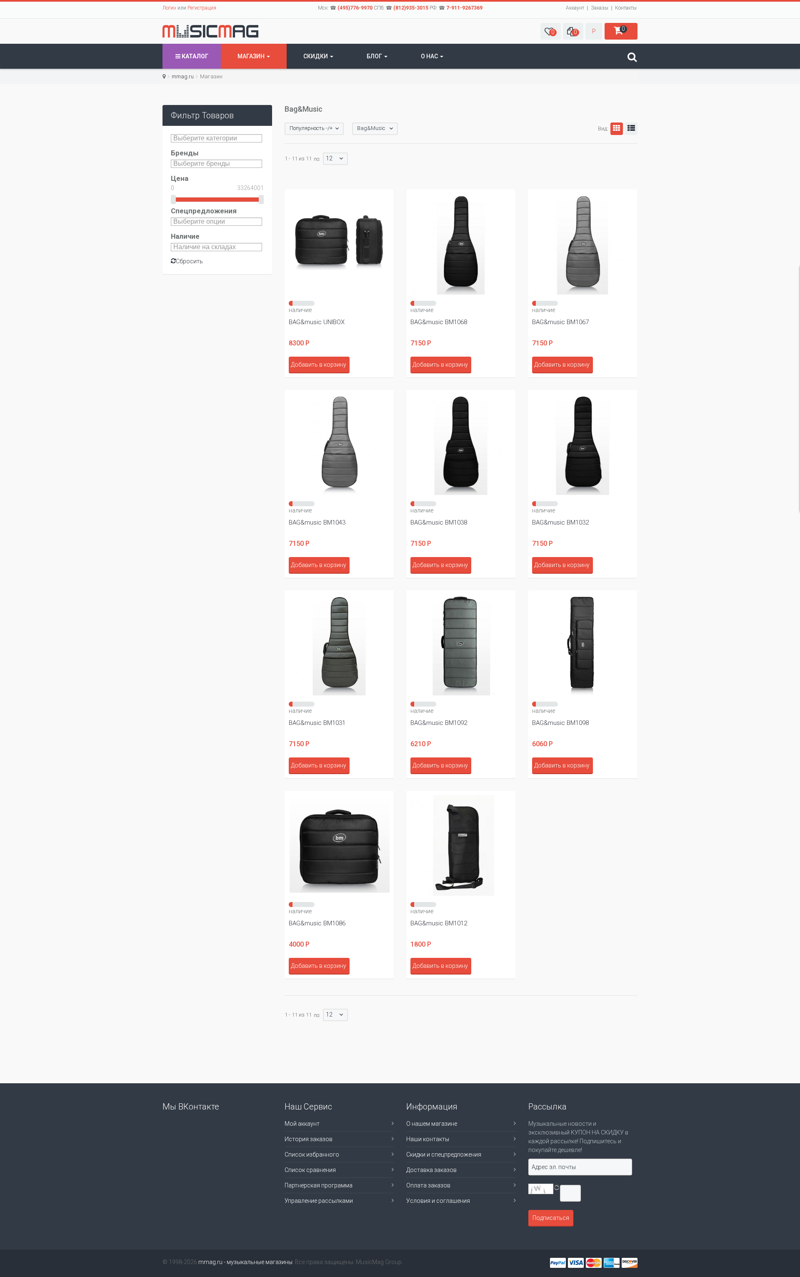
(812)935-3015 (410, 8)
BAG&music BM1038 (438, 522)
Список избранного (312, 1154)
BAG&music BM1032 (560, 522)
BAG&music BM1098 (560, 723)
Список (631, 128)
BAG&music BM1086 (317, 923)
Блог (375, 56)
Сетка (616, 128)
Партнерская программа (318, 1185)
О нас (430, 56)
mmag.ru (183, 76)
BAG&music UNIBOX (317, 322)
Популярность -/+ (311, 128)
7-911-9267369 (464, 8)
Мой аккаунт (302, 1123)
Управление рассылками (319, 1200)
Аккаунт (575, 8)
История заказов (308, 1139)
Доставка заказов (431, 1170)
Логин (169, 8)
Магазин (252, 56)
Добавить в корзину (318, 364)
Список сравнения (310, 1170)
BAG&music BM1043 (317, 522)
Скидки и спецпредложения (443, 1154)
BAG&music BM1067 (560, 322)
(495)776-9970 (355, 8)
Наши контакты (427, 1139)
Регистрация (202, 8)
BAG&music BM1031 (317, 723)
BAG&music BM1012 (438, 923)
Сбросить (189, 261)
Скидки (316, 56)
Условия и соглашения (438, 1200)
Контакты (626, 8)
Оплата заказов (428, 1185)
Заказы (599, 8)
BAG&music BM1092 (438, 723)
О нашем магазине (431, 1123)
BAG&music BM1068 (438, 322)
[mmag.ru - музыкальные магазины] (210, 31)
